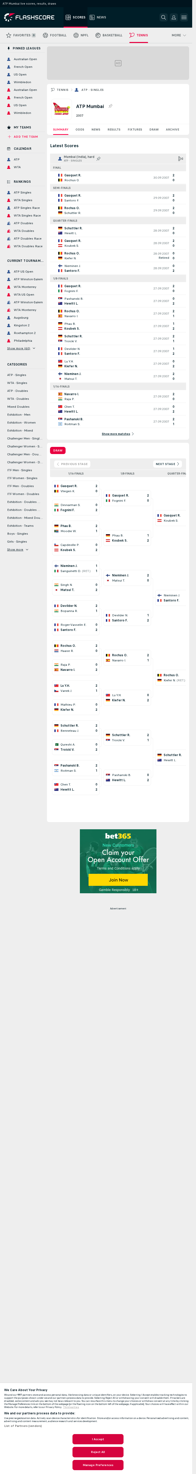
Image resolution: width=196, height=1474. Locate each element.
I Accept (98, 1439)
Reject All (98, 1452)
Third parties (71, 1407)
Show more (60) (18, 348)
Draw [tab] (58, 450)
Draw (154, 129)
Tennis (62, 90)
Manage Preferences (98, 1465)
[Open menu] (184, 17)
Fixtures (135, 129)
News (95, 129)
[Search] (164, 17)
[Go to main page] (33, 17)
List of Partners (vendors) (23, 1426)
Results (113, 129)
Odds (80, 129)
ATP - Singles (92, 90)
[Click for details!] (118, 177)
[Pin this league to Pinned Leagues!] (110, 106)
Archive (172, 129)
